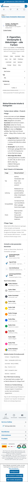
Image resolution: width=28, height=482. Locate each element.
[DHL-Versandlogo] (4, 446)
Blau (23, 56)
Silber (11, 56)
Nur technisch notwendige (14, 475)
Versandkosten (6, 452)
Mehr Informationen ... (14, 468)
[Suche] (26, 6)
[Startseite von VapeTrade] (8, 6)
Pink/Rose (20, 59)
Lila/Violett (8, 62)
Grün (6, 59)
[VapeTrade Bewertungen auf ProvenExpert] (19, 446)
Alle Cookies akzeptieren (14, 479)
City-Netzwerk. (9, 458)
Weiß (14, 59)
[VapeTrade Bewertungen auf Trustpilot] (24, 446)
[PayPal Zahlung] (9, 446)
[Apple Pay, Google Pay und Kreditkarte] (14, 446)
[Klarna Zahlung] (11, 446)
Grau (19, 65)
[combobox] (17, 6)
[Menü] (4, 9)
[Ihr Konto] (17, 9)
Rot (10, 59)
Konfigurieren (14, 471)
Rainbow (20, 62)
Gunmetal (17, 56)
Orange (9, 65)
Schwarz (6, 56)
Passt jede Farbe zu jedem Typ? (14, 379)
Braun (14, 65)
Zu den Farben (7, 30)
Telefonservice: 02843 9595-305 (14, 1)
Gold (14, 62)
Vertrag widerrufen (10, 426)
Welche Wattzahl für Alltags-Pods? (15, 381)
